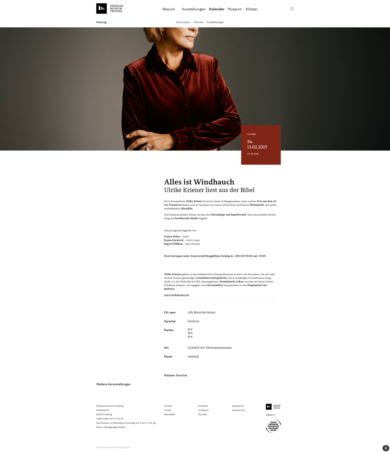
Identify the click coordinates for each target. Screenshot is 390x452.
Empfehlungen (215, 22)
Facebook (203, 405)
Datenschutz (238, 410)
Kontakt (168, 405)
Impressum (238, 405)
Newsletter (169, 414)
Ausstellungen (194, 9)
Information (183, 22)
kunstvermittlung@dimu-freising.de (212, 256)
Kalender (216, 9)
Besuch (169, 9)
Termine (198, 22)
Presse (167, 410)
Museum (235, 9)
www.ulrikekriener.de (176, 295)
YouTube (202, 414)
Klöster (251, 9)
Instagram (203, 410)
